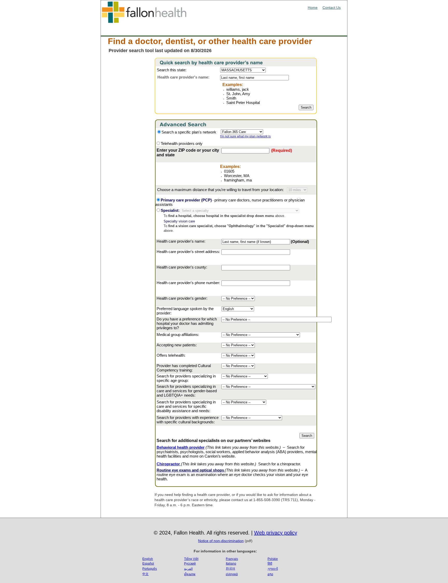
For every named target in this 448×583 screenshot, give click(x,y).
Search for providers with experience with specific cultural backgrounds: (188, 419)
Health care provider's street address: (188, 251)
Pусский (190, 563)
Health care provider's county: (182, 267)
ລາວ (270, 574)
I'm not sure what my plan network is (245, 136)
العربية (188, 569)
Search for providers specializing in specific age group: (186, 378)
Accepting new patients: (177, 345)
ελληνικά (232, 574)
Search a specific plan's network (189, 132)
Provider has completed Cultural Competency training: (184, 367)
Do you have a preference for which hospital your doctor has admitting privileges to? (187, 323)
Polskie (273, 559)
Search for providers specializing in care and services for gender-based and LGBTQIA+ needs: (187, 390)
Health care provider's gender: (182, 298)
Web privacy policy (275, 533)
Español (148, 563)
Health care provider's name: (181, 241)
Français (232, 559)
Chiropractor (169, 464)
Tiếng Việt (191, 559)
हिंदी (270, 563)
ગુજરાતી (273, 569)
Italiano (231, 563)
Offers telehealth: (171, 355)
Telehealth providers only (181, 143)
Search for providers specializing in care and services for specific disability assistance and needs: (186, 406)
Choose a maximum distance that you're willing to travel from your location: (221, 189)
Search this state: (171, 70)
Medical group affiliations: (178, 334)
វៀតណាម (189, 574)
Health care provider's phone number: (188, 282)
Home (313, 7)
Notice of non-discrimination (221, 541)
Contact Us (332, 7)
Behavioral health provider (181, 447)
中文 (145, 574)
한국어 (230, 568)
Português (149, 569)
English (147, 559)
